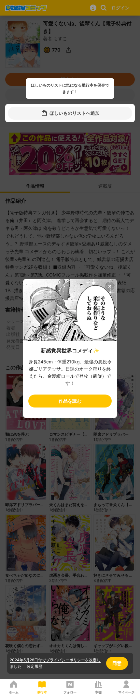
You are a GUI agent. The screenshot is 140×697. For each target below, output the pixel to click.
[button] (70, 113)
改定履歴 (34, 666)
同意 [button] (116, 663)
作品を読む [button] (70, 401)
